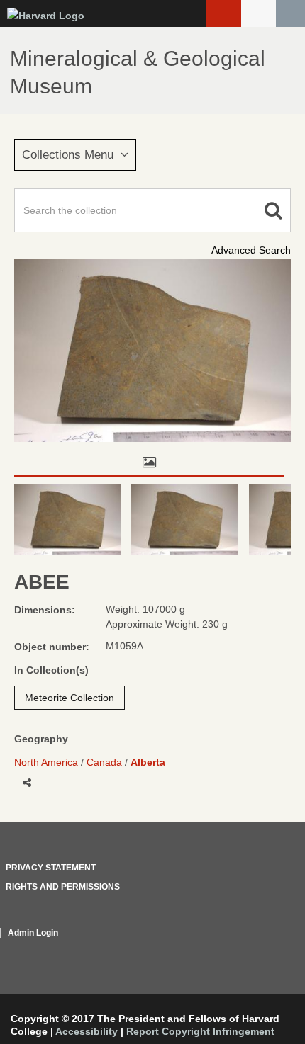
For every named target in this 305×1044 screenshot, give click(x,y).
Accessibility (86, 1031)
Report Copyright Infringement (200, 1031)
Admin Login (33, 933)
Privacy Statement (51, 868)
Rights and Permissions (63, 887)
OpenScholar (264, 950)
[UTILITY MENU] (258, 13)
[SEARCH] (290, 13)
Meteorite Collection (69, 697)
